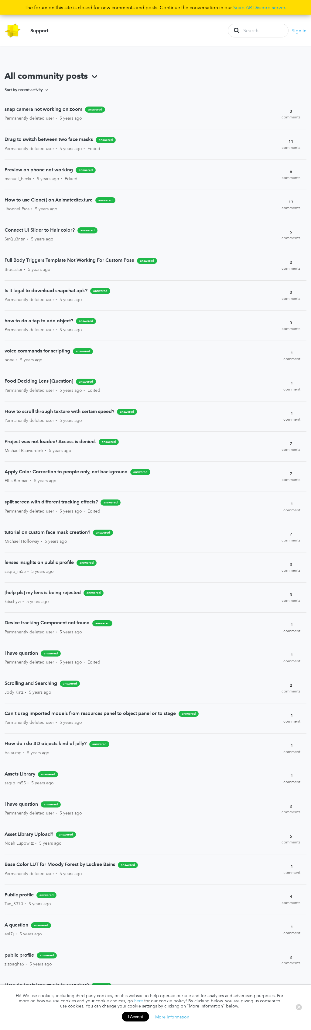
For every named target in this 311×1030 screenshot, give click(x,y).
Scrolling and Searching (31, 683)
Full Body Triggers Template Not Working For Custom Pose (69, 260)
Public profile (19, 895)
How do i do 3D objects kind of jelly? (46, 743)
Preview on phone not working (39, 169)
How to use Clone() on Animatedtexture (49, 200)
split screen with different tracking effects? (52, 502)
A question (16, 925)
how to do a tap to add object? (39, 320)
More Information (172, 1016)
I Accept (135, 1016)
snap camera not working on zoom (43, 109)
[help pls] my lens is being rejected (43, 592)
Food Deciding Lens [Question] (39, 381)
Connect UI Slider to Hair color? (40, 230)
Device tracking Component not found (47, 622)
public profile (19, 955)
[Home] (13, 30)
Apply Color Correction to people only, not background (66, 471)
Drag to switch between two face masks (49, 139)
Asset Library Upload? (29, 834)
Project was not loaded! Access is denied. (50, 441)
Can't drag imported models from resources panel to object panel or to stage (90, 713)
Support (39, 30)
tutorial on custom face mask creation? (47, 532)
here (138, 1001)
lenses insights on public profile (40, 562)
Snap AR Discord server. (259, 7)
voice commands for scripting (37, 351)
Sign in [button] (299, 30)
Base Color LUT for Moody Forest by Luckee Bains (60, 864)
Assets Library (20, 774)
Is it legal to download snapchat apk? (46, 290)
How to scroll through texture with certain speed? (59, 411)
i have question (21, 653)
